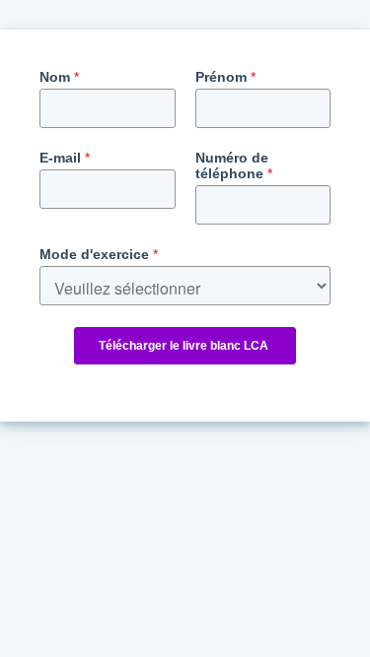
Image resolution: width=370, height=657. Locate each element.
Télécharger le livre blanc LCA (185, 346)
